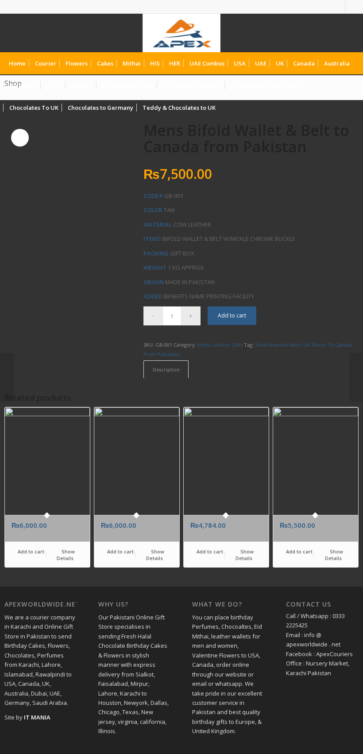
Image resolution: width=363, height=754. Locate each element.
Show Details (66, 554)
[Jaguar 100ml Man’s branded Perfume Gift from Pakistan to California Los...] (356, 377)
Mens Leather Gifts (220, 344)
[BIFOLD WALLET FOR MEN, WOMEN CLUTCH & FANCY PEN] (7, 377)
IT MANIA (37, 717)
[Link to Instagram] (352, 6)
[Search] (351, 108)
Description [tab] (166, 369)
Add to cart (232, 315)
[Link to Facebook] (338, 6)
